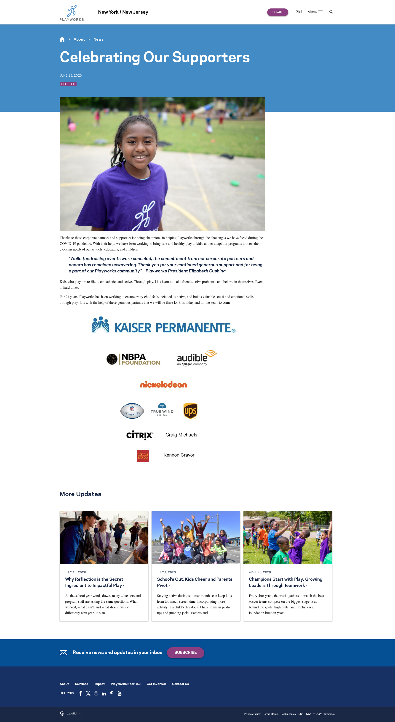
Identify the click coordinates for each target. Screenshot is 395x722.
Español (72, 713)
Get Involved (156, 684)
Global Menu (306, 12)
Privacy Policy (252, 714)
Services (81, 684)
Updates (68, 84)
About (79, 39)
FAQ (308, 714)
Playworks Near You (126, 684)
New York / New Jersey (123, 12)
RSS (301, 714)
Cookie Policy (288, 714)
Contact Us (180, 684)
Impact (99, 684)
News (98, 39)
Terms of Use (270, 714)
